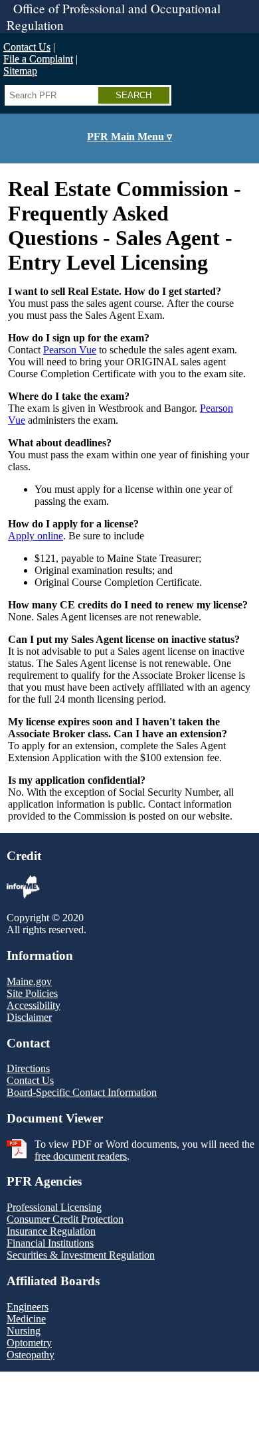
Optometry (29, 1342)
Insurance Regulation (51, 1231)
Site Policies (32, 993)
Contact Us (26, 46)
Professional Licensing (54, 1207)
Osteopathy (30, 1354)
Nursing (24, 1330)
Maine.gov (29, 981)
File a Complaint (38, 58)
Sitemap (20, 70)
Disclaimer (29, 1017)
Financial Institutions (50, 1243)
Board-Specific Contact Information (82, 1092)
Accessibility (33, 1005)
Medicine (26, 1318)
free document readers (81, 1156)
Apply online (35, 535)
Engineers (27, 1306)
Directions (28, 1068)
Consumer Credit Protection (65, 1219)
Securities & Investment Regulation (81, 1255)
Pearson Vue (69, 349)
